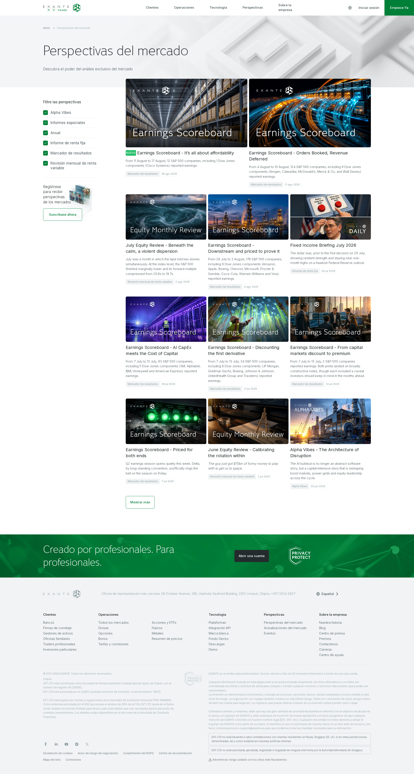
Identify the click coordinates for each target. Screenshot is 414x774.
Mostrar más (140, 502)
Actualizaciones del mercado (285, 628)
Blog (322, 628)
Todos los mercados (113, 622)
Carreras (325, 649)
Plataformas (217, 622)
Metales (157, 633)
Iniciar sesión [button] (369, 8)
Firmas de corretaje (57, 628)
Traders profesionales (59, 644)
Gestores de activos (58, 633)
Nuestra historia (330, 622)
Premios (325, 639)
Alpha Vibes (60, 112)
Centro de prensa (332, 633)
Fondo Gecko (219, 639)
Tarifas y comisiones (113, 644)
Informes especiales (67, 123)
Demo (213, 649)
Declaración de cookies (58, 753)
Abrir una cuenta (252, 556)
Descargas (217, 644)
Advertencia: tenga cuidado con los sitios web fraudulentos (250, 759)
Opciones (105, 633)
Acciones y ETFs (164, 622)
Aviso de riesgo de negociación (98, 753)
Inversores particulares (60, 649)
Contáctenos (328, 644)
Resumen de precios (167, 639)
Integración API (220, 628)
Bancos (48, 622)
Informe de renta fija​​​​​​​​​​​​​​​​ (67, 143)
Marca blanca (219, 633)
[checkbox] (45, 112)
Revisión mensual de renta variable (73, 165)
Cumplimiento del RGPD (138, 753)
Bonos (103, 639)
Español (327, 594)
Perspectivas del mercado (283, 622)
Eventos (270, 633)
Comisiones (73, 759)
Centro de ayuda (331, 655)
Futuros (157, 628)
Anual (55, 133)
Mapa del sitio (52, 759)
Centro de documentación (175, 753)
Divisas (103, 628)
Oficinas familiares (56, 639)
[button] (62, 214)
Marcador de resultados (71, 153)
